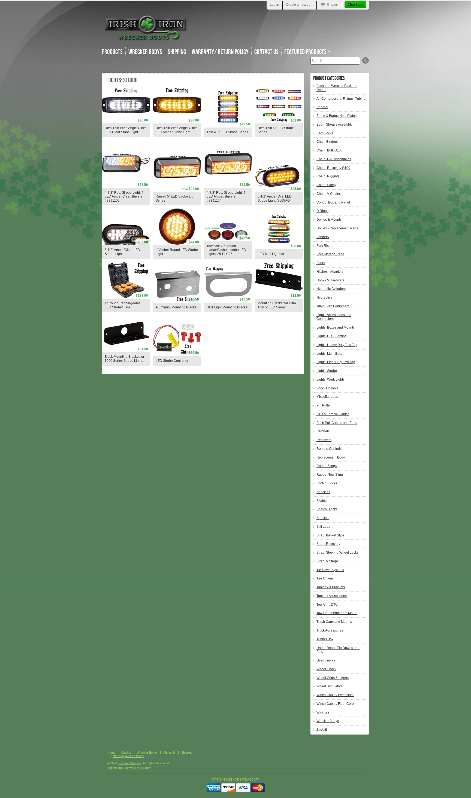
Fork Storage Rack (330, 254)
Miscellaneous (327, 397)
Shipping (177, 52)
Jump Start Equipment (332, 306)
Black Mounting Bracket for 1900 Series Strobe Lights (124, 359)
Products (112, 52)
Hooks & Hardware (330, 280)
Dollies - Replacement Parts (337, 228)
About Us (169, 752)
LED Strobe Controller (172, 361)
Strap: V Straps (327, 561)
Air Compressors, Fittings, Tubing (341, 99)
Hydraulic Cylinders (331, 289)
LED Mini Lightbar (271, 254)
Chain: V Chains (328, 194)
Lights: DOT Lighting (331, 336)
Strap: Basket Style (330, 535)
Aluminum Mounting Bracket (176, 307)
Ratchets (323, 431)
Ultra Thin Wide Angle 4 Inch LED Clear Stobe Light (126, 130)
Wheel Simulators (329, 686)
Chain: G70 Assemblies (333, 159)
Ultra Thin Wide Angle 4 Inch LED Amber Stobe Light (177, 130)
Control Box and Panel (333, 202)
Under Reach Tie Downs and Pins (338, 650)
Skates (321, 501)
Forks (320, 263)
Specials (322, 518)
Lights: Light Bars (329, 354)
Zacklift (321, 730)
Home (111, 752)
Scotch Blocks (326, 483)
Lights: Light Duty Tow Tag (335, 362)
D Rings (322, 211)
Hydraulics (324, 297)
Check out (355, 5)
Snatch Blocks (326, 509)
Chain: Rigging (327, 176)
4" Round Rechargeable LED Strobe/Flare (123, 305)
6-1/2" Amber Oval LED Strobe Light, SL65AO (275, 198)
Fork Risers (324, 246)
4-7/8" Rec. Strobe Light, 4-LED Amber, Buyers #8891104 (226, 197)
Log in (274, 5)
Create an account (299, 5)
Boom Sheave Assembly (334, 124)
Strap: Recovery (328, 544)
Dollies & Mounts (329, 220)
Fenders (322, 237)
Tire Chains (325, 578)
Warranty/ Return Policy (220, 52)
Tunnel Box (324, 639)
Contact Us (266, 52)
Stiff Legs (323, 527)
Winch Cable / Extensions (335, 695)
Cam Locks (324, 133)
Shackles (323, 492)
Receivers (323, 440)
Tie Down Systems (330, 570)
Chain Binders (327, 142)
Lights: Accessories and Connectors (333, 317)
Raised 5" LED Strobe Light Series (176, 198)
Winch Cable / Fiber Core (335, 704)
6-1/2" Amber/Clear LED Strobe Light (122, 252)
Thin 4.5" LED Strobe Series (227, 132)
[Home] (145, 38)
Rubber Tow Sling (329, 475)
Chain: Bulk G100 (329, 150)
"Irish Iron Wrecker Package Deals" (336, 88)
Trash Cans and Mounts (334, 622)
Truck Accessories (329, 630)
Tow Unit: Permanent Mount (336, 613)
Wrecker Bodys (145, 52)
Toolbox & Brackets (330, 587)
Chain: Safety (326, 185)
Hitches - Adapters (329, 272)
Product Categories (329, 78)
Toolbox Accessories (331, 596)
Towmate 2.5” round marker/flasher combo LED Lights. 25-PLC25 (226, 250)
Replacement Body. (330, 457)
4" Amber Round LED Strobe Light (177, 252)
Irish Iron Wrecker (129, 763)
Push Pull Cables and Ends (336, 423)
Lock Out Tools (327, 388)
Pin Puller (323, 405)
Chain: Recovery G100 (333, 168)
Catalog (126, 752)
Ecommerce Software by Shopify (129, 767)
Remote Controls (329, 449)
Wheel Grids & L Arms (332, 678)
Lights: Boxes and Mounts (335, 327)
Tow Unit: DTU (327, 604)
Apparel (322, 107)
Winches (322, 712)
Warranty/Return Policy (128, 756)
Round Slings (326, 466)
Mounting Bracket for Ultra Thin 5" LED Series (277, 305)
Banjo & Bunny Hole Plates (336, 116)
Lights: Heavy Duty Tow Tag (336, 345)
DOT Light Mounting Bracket (227, 307)
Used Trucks (325, 660)
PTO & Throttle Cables (332, 414)
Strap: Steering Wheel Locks (337, 552)
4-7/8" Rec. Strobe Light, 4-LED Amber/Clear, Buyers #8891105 (124, 197)
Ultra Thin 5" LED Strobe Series (276, 130)
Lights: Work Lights (330, 379)
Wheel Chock (326, 669)
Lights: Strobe (326, 371)
